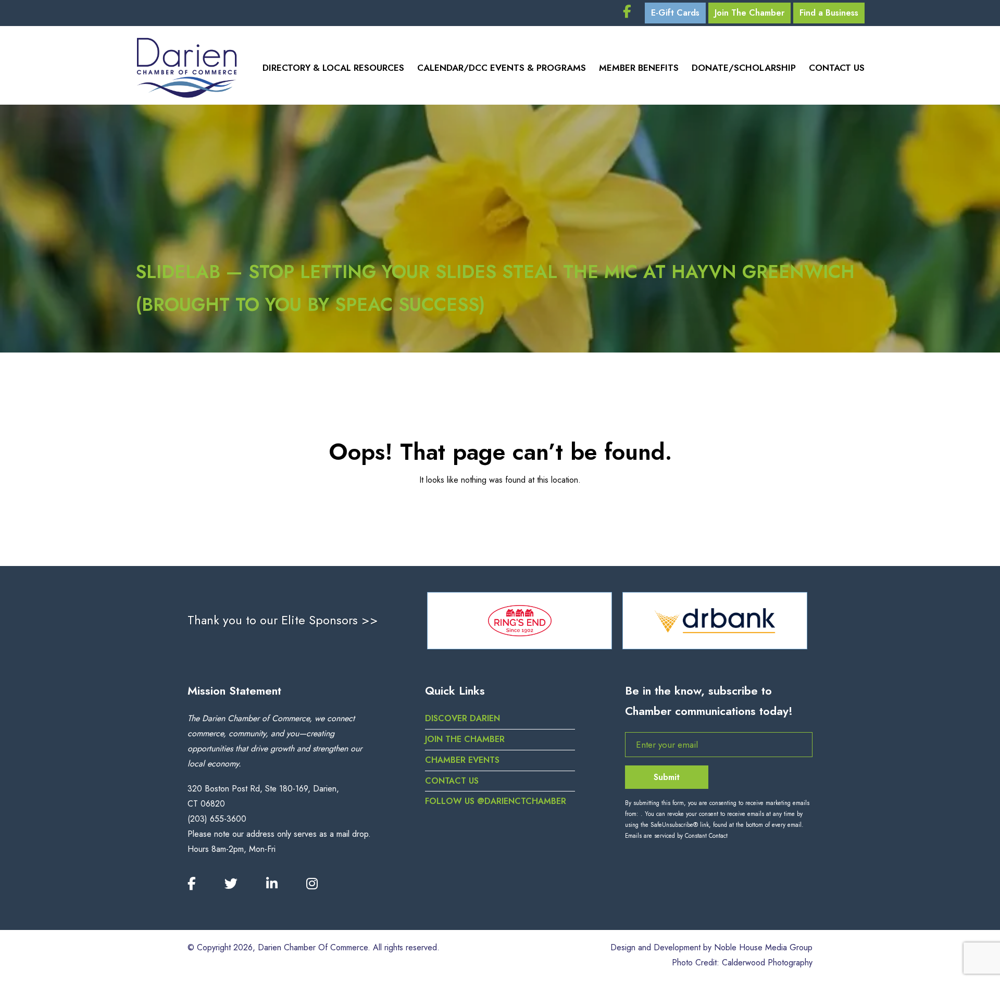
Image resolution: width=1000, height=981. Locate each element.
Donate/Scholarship (744, 67)
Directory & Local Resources (333, 67)
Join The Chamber (749, 13)
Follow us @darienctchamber (495, 801)
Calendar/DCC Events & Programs (501, 67)
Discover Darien (462, 718)
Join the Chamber (465, 739)
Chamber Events (462, 760)
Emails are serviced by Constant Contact (676, 836)
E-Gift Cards (675, 13)
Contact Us (837, 67)
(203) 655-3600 (217, 819)
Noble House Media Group (763, 947)
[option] (519, 620)
